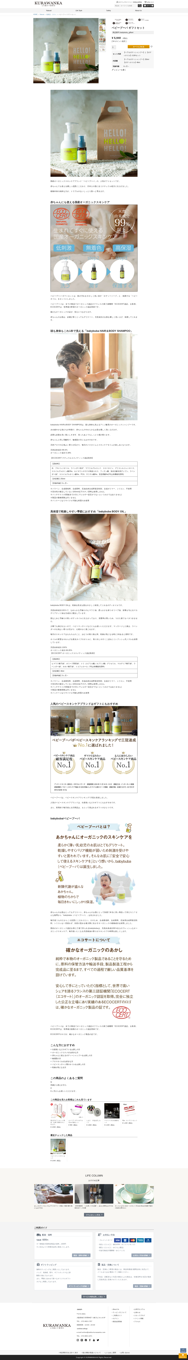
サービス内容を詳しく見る (93, 1297)
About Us (138, 10)
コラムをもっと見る (93, 1215)
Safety (108, 10)
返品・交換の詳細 (141, 1286)
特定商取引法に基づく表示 (69, 1352)
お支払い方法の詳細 (140, 1255)
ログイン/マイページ (125, 2)
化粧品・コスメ (51, 14)
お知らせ (137, 1312)
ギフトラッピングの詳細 (78, 1286)
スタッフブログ (139, 1315)
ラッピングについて (119, 1312)
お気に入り (150, 2)
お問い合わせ (125, 1352)
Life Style (79, 10)
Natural (48, 10)
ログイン (116, 1318)
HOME (35, 14)
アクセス (137, 1321)
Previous (36, 50)
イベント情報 (138, 1318)
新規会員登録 (137, 2)
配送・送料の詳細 (80, 1255)
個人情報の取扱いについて (91, 1352)
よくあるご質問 (110, 1352)
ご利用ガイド (117, 1315)
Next (96, 50)
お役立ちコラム (139, 1309)
